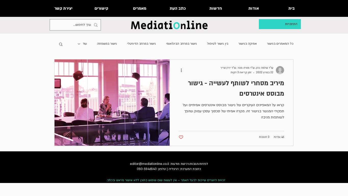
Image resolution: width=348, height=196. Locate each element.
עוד (85, 44)
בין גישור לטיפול (217, 44)
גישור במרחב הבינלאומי (181, 44)
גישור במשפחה (107, 44)
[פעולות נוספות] (179, 70)
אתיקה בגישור (247, 44)
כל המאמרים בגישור (280, 44)
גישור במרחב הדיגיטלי (141, 44)
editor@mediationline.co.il (149, 164)
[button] (60, 44)
